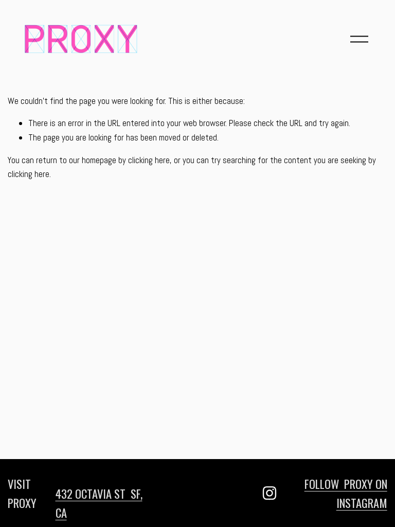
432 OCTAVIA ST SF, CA (99, 503)
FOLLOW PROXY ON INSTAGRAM (345, 493)
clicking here (149, 160)
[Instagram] (269, 493)
